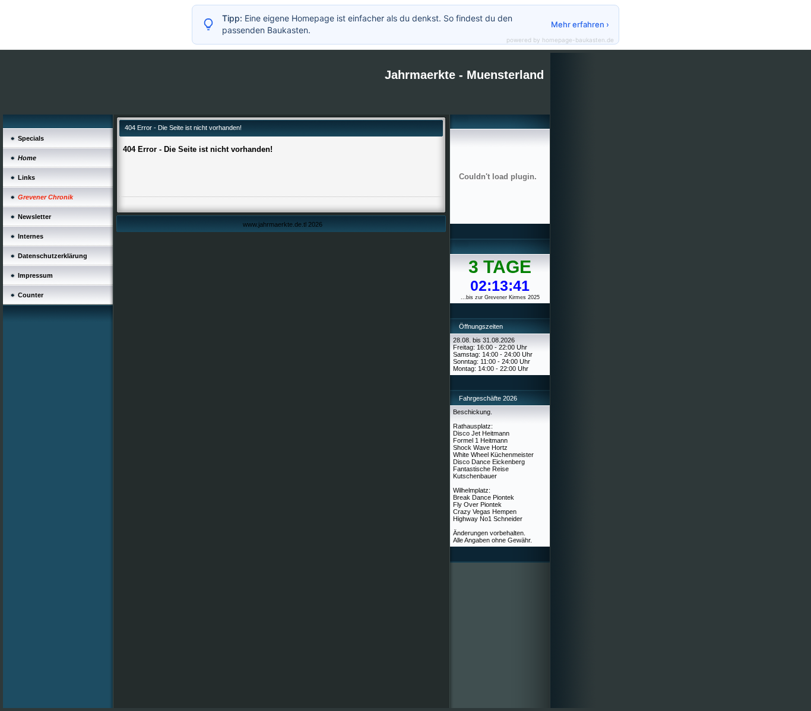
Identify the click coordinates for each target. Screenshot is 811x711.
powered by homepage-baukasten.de (560, 40)
